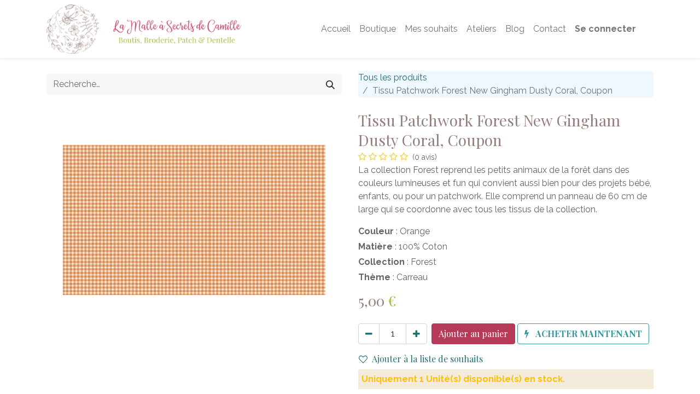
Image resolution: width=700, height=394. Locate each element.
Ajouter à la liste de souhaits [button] (427, 358)
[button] (583, 333)
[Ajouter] (416, 333)
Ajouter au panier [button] (473, 333)
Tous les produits (392, 77)
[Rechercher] (330, 84)
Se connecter (605, 29)
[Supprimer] (369, 333)
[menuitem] (336, 29)
